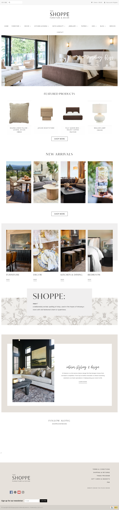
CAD (6, 2)
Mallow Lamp (100, 128)
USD (2, 2)
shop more (59, 139)
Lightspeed (40, 507)
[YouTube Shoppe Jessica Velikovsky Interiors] (19, 492)
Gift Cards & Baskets (100, 479)
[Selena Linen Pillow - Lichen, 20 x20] (19, 113)
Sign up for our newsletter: (12, 501)
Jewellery (72, 26)
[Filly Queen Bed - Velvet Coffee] (73, 113)
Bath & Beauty (58, 26)
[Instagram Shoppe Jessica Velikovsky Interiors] (22, 492)
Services (113, 26)
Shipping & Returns (101, 472)
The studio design (104, 488)
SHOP (89, 63)
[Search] (10, 2)
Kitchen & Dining (40, 26)
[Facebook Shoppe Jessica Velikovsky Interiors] (11, 492)
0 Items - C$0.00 (97, 2)
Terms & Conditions (101, 469)
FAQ (108, 482)
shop (8, 279)
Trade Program (103, 476)
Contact (60, 32)
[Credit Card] (112, 507)
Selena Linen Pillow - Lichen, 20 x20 (19, 129)
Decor (27, 26)
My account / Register (112, 2)
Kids (93, 26)
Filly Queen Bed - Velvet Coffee (72, 129)
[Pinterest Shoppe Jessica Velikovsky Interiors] (15, 492)
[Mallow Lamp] (100, 113)
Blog (102, 26)
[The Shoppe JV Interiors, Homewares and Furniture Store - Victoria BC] (59, 15)
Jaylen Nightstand (46, 128)
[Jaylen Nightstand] (46, 113)
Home (6, 26)
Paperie (84, 26)
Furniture (15, 26)
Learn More (83, 381)
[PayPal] (116, 507)
